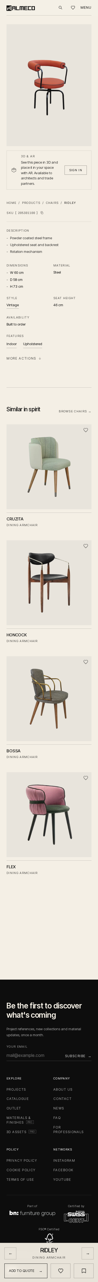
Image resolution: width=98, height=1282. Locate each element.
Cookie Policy (21, 1170)
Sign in (75, 170)
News (58, 1108)
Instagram (64, 1160)
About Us (63, 1089)
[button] (49, 85)
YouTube (62, 1179)
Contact (62, 1099)
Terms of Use (20, 1179)
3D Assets (21, 1132)
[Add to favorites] (85, 430)
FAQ (57, 1118)
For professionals (68, 1129)
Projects (16, 1089)
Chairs (52, 203)
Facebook (63, 1170)
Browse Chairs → (75, 411)
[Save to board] (84, 1270)
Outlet (14, 1108)
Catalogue (18, 1099)
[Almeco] (21, 7)
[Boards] (73, 8)
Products (31, 203)
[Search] (60, 8)
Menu (86, 7)
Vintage (13, 305)
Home (11, 203)
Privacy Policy (22, 1160)
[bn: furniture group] (33, 1213)
